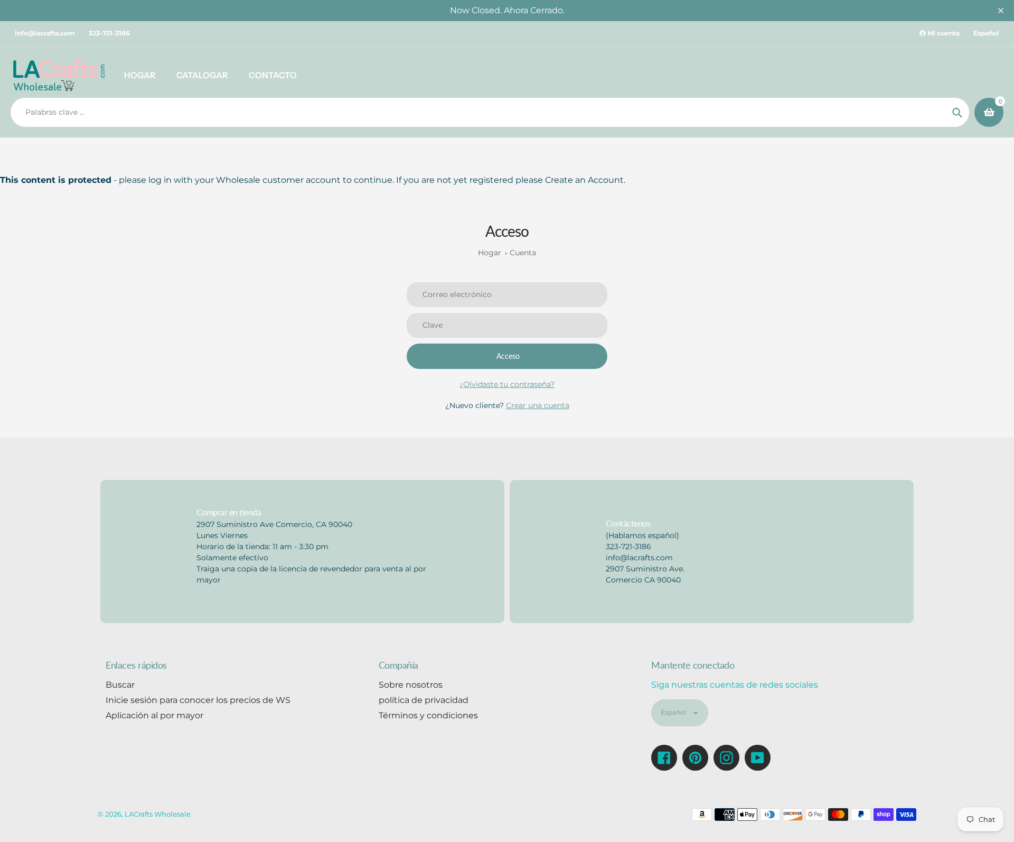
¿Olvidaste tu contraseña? (507, 384)
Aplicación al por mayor (154, 715)
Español (986, 33)
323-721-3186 (109, 33)
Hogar (489, 252)
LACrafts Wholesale (158, 814)
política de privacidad (423, 700)
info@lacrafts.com (45, 33)
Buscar (120, 685)
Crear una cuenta (537, 405)
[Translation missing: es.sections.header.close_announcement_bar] (1001, 10)
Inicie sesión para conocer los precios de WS (198, 700)
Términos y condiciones (428, 715)
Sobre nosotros (411, 685)
